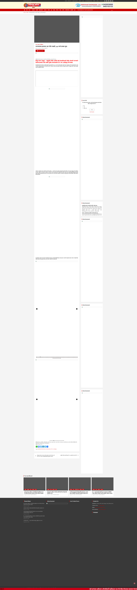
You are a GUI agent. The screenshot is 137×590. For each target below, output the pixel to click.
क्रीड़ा (54, 9)
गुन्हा (51, 9)
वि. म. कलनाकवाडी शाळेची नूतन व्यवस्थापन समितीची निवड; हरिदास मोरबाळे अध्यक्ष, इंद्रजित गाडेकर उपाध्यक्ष (102, 492)
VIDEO (80, 0)
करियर (63, 9)
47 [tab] (51, 357)
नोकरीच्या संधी (67, 9)
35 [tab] (36, 357)
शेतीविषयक (41, 44)
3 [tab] (52, 440)
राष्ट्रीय (37, 9)
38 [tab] (40, 357)
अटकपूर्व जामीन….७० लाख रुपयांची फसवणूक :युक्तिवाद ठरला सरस (33, 520)
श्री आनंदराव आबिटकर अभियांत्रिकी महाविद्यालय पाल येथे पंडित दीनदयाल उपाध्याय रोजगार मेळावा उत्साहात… (34, 492)
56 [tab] (62, 357)
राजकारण (45, 9)
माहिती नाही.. (85, 108)
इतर (74, 9)
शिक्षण (60, 9)
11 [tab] (62, 440)
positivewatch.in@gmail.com (100, 507)
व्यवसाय (49, 9)
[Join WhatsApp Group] (57, 55)
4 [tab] (53, 440)
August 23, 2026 (27, 494)
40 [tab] (42, 357)
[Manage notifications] (134, 583)
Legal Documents (75, 0)
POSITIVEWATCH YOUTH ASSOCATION (85, 9)
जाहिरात (94, 0)
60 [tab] (67, 357)
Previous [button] (37, 309)
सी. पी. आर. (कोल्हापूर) (54, 449)
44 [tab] (47, 357)
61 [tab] (68, 357)
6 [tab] (56, 440)
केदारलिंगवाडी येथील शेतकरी (41, 449)
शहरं (29, 9)
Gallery (97, 0)
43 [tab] (46, 357)
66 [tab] (74, 357)
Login (83, 0)
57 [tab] (63, 357)
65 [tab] (73, 357)
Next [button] (76, 309)
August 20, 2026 (72, 494)
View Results (92, 111)
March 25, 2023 (38, 48)
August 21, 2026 (50, 494)
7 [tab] (57, 440)
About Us (69, 0)
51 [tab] (56, 357)
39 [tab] (41, 357)
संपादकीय (71, 9)
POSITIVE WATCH (44, 48)
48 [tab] (52, 357)
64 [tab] (72, 357)
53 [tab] (58, 357)
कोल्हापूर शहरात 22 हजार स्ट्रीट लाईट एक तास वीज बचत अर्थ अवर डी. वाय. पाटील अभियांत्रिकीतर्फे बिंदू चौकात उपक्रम (46, 456)
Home (66, 0)
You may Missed (28, 476)
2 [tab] (51, 440)
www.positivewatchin (102, 509)
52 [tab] (57, 357)
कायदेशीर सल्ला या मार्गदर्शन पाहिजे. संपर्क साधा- (89, 209)
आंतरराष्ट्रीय (41, 9)
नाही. (84, 106)
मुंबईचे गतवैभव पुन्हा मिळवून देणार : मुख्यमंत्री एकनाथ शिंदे (69, 455)
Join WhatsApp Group (88, 0)
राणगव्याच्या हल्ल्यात (47, 449)
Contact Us (101, 0)
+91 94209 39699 (101, 505)
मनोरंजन (57, 9)
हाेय (84, 105)
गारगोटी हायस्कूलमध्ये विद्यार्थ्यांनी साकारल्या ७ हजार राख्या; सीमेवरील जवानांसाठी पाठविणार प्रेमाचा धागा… (79, 492)
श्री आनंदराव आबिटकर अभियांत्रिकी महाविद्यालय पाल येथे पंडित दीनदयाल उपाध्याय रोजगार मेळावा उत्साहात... (85, 589)
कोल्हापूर (28, 489)
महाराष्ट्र (33, 9)
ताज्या (27, 9)
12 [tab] (63, 440)
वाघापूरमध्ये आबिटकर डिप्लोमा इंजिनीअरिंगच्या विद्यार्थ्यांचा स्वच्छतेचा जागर (34, 508)
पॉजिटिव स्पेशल (77, 489)
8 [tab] (58, 440)
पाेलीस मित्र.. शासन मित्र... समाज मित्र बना (89, 205)
